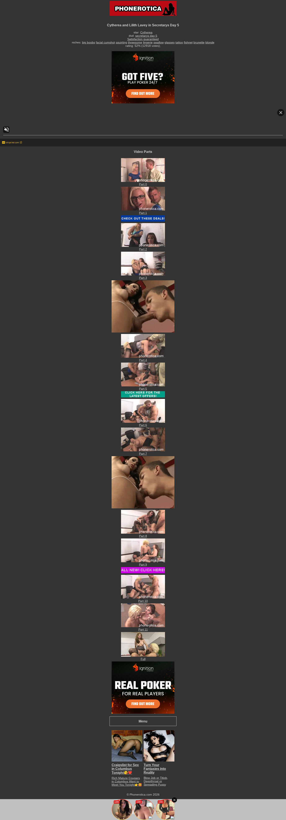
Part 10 (143, 601)
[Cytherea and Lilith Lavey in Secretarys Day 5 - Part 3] (143, 274)
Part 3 (143, 277)
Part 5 (143, 388)
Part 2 (143, 249)
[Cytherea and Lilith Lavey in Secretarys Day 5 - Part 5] (143, 385)
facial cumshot (105, 42)
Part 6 (143, 425)
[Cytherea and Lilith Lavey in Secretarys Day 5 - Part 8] (143, 532)
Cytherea (146, 32)
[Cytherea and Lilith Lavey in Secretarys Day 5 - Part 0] (143, 181)
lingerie (148, 42)
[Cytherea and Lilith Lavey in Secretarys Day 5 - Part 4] (143, 356)
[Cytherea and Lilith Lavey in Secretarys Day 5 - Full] (143, 655)
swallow (158, 42)
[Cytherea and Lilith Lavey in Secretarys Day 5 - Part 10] (143, 597)
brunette (199, 42)
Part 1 (143, 213)
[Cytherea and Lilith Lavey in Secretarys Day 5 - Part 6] (143, 421)
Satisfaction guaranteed (143, 39)
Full (143, 659)
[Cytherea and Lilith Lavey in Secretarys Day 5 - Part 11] (143, 626)
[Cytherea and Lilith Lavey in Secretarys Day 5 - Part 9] (143, 561)
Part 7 (143, 453)
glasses (170, 42)
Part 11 (143, 629)
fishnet (188, 42)
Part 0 (143, 184)
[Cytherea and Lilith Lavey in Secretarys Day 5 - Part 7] (143, 450)
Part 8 (143, 536)
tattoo (179, 42)
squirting (121, 42)
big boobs (88, 42)
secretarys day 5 (146, 35)
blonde (209, 42)
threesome (135, 42)
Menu (143, 721)
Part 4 (143, 360)
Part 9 (143, 564)
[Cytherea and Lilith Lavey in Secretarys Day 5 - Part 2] (143, 246)
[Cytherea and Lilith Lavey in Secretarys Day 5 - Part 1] (143, 209)
